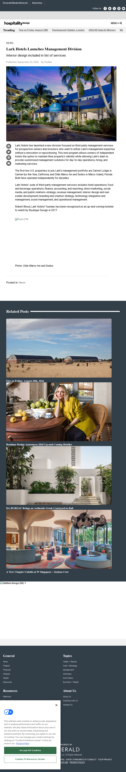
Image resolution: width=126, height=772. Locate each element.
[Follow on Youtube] (123, 8)
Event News (68, 678)
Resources (7, 682)
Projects (6, 666)
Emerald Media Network (15, 3)
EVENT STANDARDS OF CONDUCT (81, 759)
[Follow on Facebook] (105, 8)
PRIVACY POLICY (77, 762)
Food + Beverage (70, 666)
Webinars (7, 697)
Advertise (37, 3)
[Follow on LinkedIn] (109, 8)
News (9, 43)
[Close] (56, 705)
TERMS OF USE (61, 762)
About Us (67, 697)
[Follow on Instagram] (119, 8)
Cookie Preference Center (30, 759)
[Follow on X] (114, 8)
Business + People (70, 682)
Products (7, 670)
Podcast (6, 674)
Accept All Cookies (30, 750)
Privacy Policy (22, 743)
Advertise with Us (70, 701)
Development (68, 670)
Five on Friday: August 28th (33, 30)
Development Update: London (68, 30)
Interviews (67, 674)
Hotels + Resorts (70, 662)
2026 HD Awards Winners (102, 30)
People (6, 678)
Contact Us (68, 705)
